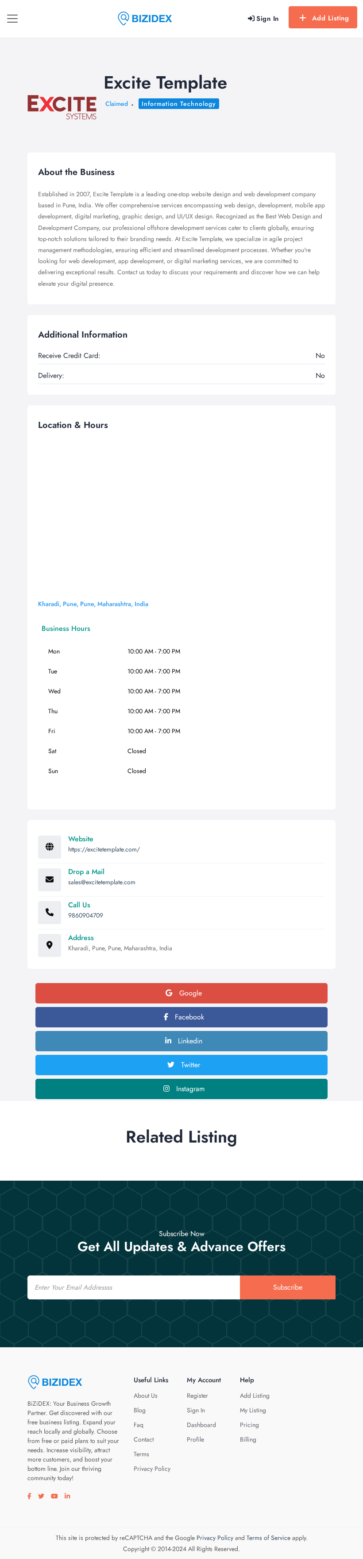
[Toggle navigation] (12, 18)
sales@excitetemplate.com (101, 882)
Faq (138, 1424)
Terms (141, 1454)
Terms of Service (268, 1537)
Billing (248, 1439)
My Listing (253, 1410)
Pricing (249, 1424)
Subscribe (287, 1287)
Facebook (188, 1017)
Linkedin (189, 1041)
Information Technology (179, 103)
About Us (146, 1395)
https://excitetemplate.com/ (104, 849)
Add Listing (330, 18)
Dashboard (201, 1424)
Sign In (196, 1410)
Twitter (189, 1065)
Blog (140, 1410)
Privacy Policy (152, 1468)
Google (189, 993)
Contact (144, 1439)
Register (197, 1395)
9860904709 (85, 915)
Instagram (189, 1089)
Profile (195, 1439)
